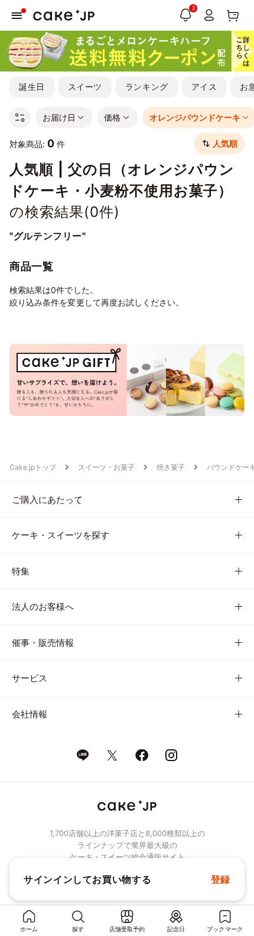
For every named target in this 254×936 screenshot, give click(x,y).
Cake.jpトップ (32, 467)
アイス (204, 87)
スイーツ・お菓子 (106, 467)
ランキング (146, 87)
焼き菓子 (171, 467)
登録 (220, 879)
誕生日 (32, 87)
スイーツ (85, 87)
